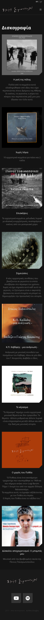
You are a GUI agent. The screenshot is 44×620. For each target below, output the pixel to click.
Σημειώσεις (22, 273)
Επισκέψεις (22, 213)
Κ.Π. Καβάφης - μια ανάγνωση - (22, 347)
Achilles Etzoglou (32, 610)
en (37, 1)
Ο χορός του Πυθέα (22, 472)
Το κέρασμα (22, 407)
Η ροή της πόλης (22, 79)
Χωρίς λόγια (22, 152)
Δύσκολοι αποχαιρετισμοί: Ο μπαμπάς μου (22, 552)
